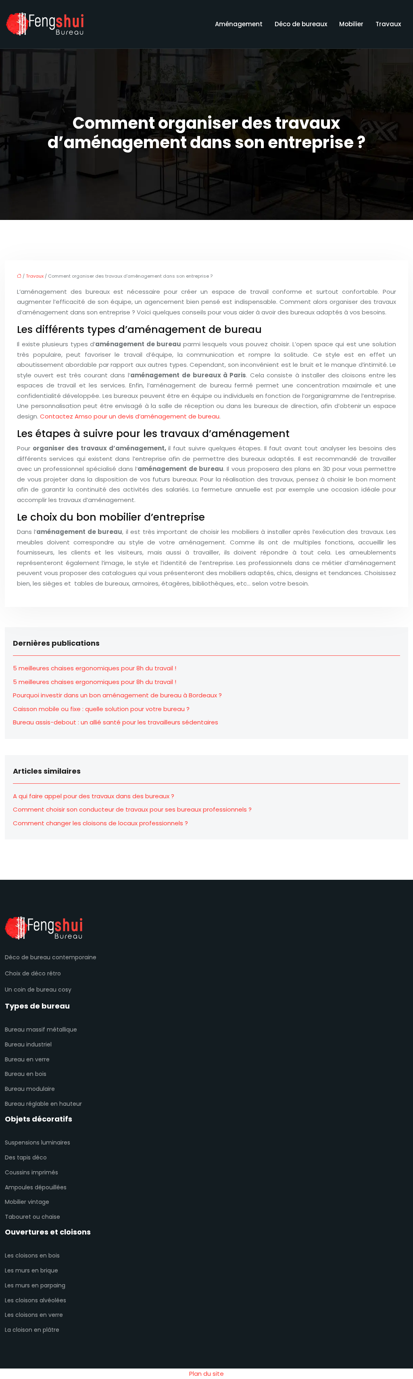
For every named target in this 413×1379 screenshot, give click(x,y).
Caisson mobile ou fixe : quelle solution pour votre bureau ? (101, 709)
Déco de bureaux (301, 24)
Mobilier (351, 24)
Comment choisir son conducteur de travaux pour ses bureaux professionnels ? (132, 809)
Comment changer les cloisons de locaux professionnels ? (100, 823)
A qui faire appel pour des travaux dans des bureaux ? (93, 796)
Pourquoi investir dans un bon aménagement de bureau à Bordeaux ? (117, 695)
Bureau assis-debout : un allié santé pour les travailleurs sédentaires (115, 722)
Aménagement (239, 24)
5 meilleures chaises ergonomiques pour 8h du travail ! (94, 668)
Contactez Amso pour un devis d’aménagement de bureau (129, 416)
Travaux (388, 24)
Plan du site (206, 1373)
